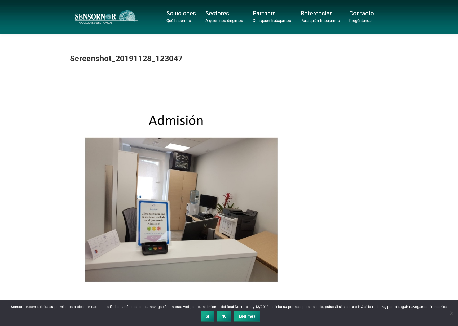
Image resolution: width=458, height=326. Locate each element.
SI (207, 316)
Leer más (247, 316)
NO (224, 316)
